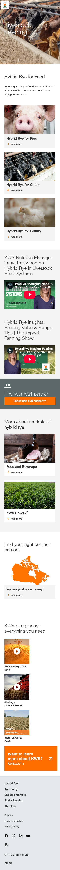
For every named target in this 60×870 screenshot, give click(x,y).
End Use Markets (15, 794)
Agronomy (11, 789)
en (36, 5)
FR (10, 863)
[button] (17, 655)
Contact (8, 815)
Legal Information (13, 820)
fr (41, 5)
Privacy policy (11, 826)
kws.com (25, 758)
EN (6, 863)
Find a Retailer (13, 800)
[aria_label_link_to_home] (5, 4)
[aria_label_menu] (55, 5)
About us (10, 806)
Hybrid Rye (11, 783)
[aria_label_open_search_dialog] (47, 5)
